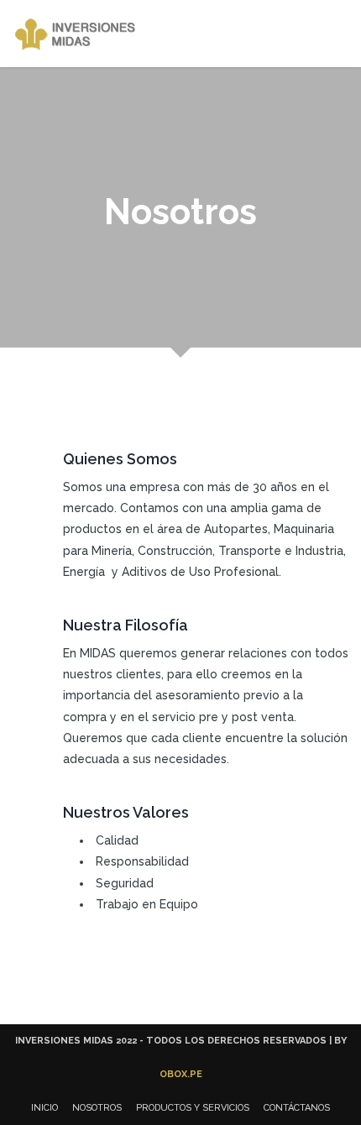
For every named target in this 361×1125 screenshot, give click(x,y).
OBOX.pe (181, 1074)
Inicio (44, 1107)
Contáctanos (297, 1107)
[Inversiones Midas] (79, 33)
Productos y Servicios (192, 1107)
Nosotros (97, 1107)
